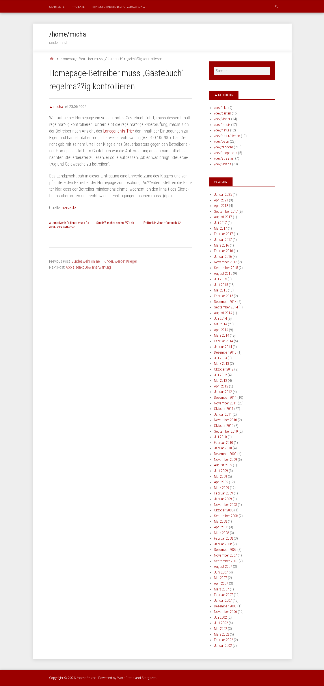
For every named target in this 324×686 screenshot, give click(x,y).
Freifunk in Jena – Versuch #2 (162, 223)
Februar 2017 (223, 234)
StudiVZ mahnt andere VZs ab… (116, 223)
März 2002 (221, 634)
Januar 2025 (223, 194)
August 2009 (223, 465)
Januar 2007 (223, 600)
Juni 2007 (221, 572)
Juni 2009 (221, 470)
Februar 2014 (223, 341)
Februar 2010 (223, 442)
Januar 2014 (223, 347)
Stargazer (149, 677)
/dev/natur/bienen (227, 136)
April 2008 (221, 527)
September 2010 (226, 431)
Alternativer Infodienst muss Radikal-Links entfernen (69, 225)
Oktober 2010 (223, 425)
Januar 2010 (223, 448)
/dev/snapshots (225, 153)
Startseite (57, 7)
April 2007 (221, 583)
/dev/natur (221, 130)
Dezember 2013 (225, 352)
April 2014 (221, 330)
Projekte (78, 7)
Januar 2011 (223, 414)
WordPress (125, 677)
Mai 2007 (220, 577)
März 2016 (221, 245)
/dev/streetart (224, 158)
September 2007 (226, 561)
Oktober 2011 (223, 408)
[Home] (51, 58)
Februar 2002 (223, 640)
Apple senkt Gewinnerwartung (88, 267)
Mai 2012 (220, 380)
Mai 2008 (220, 521)
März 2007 (221, 589)
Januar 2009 (223, 499)
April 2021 (221, 200)
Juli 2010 (220, 437)
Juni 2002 (221, 623)
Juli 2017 (220, 222)
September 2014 (226, 307)
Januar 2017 (223, 239)
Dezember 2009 (225, 454)
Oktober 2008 (223, 510)
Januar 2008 (223, 544)
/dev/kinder (222, 119)
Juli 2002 (220, 617)
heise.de (69, 207)
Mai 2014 (220, 324)
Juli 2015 (220, 279)
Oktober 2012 (223, 369)
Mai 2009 (220, 476)
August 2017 (223, 217)
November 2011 (225, 403)
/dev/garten (222, 113)
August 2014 (223, 313)
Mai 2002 (220, 628)
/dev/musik (222, 124)
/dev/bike (220, 107)
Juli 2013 (220, 358)
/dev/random (223, 147)
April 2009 (221, 482)
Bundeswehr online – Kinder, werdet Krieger (104, 261)
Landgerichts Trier (118, 131)
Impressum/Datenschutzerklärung (118, 7)
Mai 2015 (220, 290)
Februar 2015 (223, 296)
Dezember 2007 (225, 549)
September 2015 (226, 268)
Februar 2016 (223, 251)
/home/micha (67, 34)
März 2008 (221, 533)
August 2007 (223, 566)
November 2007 (225, 555)
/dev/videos (222, 164)
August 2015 (223, 273)
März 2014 (221, 335)
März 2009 (221, 487)
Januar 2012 (223, 391)
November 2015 (225, 262)
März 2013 (221, 363)
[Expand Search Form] (277, 6)
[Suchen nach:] (242, 71)
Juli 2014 (220, 318)
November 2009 (225, 459)
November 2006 (225, 611)
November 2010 (225, 420)
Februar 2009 (223, 493)
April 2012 (221, 386)
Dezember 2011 (225, 397)
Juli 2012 (220, 375)
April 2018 (221, 205)
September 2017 (226, 211)
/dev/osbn (221, 141)
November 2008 (225, 504)
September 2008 (226, 516)
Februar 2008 (223, 538)
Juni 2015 (221, 284)
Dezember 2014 (225, 301)
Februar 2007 (223, 594)
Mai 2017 (220, 228)
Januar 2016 (223, 256)
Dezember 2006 (225, 606)
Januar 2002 (223, 645)
